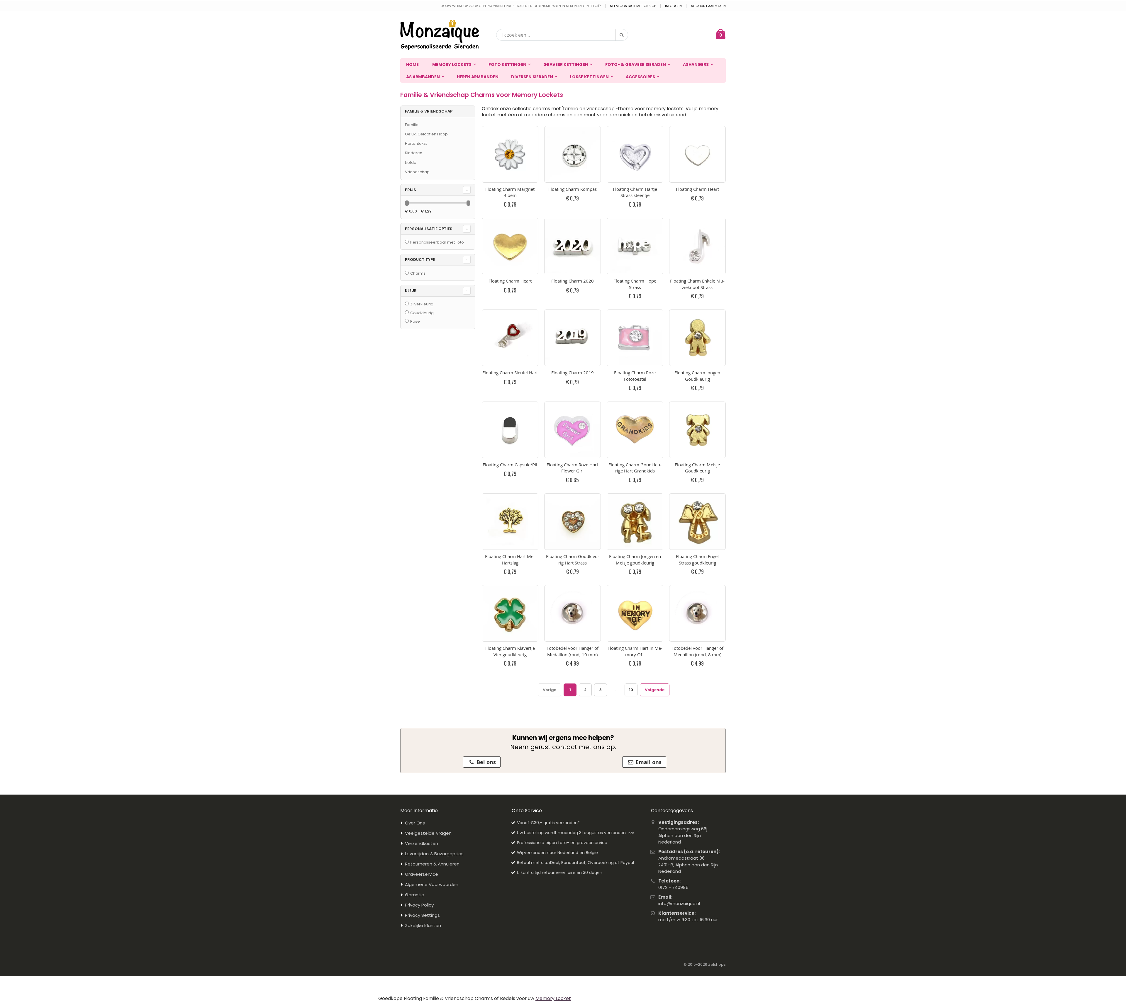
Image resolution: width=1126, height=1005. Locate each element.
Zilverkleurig (421, 304)
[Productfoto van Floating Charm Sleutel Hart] (510, 338)
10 (631, 690)
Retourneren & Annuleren (432, 864)
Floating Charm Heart (697, 189)
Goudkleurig (422, 313)
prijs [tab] (410, 190)
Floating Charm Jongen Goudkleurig (697, 376)
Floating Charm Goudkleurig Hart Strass (572, 559)
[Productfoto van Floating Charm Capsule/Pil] (510, 430)
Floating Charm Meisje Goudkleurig (697, 468)
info (631, 833)
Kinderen (413, 153)
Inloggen (673, 6)
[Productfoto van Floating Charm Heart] (697, 154)
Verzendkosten (421, 843)
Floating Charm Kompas (572, 189)
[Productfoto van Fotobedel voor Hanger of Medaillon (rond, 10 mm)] (572, 613)
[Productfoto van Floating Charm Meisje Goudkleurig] (697, 430)
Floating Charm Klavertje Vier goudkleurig (510, 651)
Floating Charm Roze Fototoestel (635, 376)
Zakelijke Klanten (423, 925)
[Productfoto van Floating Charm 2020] (572, 246)
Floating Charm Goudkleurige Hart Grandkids (635, 468)
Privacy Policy (419, 905)
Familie (411, 124)
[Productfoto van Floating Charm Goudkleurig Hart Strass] (572, 521)
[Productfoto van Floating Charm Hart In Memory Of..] (635, 613)
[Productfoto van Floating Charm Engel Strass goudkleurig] (697, 521)
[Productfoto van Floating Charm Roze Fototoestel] (635, 338)
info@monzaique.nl (679, 903)
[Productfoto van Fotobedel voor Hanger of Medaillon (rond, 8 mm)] (697, 613)
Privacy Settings (422, 915)
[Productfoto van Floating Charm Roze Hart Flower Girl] (572, 430)
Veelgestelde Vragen (428, 833)
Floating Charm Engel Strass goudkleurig (697, 559)
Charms (417, 273)
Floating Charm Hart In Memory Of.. (635, 651)
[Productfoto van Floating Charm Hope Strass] (635, 246)
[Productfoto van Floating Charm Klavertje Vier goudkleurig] (510, 613)
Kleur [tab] (411, 290)
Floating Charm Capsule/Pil (510, 464)
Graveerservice (421, 874)
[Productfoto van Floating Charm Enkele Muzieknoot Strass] (697, 246)
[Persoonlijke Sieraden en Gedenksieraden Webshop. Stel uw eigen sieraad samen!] (439, 35)
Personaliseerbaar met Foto (437, 242)
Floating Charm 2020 (572, 281)
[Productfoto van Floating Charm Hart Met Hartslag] (510, 521)
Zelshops (717, 964)
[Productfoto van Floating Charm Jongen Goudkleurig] (697, 338)
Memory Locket (553, 998)
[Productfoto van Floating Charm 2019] (572, 338)
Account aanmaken (708, 6)
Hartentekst (416, 143)
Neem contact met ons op (633, 6)
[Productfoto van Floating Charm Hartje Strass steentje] (635, 154)
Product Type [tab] (420, 259)
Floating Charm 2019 (572, 372)
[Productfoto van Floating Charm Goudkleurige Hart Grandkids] (635, 430)
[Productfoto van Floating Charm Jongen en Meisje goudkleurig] (635, 521)
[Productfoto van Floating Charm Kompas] (572, 154)
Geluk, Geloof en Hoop (426, 134)
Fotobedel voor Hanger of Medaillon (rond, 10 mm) (572, 651)
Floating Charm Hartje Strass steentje (635, 192)
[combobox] (562, 35)
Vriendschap (417, 172)
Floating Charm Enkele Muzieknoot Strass (697, 284)
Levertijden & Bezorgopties (434, 854)
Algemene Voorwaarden (431, 884)
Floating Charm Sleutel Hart (510, 372)
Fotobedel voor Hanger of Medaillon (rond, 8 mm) (697, 651)
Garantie (414, 895)
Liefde (410, 162)
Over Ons (415, 823)
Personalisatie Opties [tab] (428, 229)
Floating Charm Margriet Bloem (510, 192)
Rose (415, 321)
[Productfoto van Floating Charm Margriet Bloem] (510, 154)
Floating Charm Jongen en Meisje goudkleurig (635, 559)
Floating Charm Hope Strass (634, 284)
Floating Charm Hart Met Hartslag (510, 559)
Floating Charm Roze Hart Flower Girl (572, 468)
